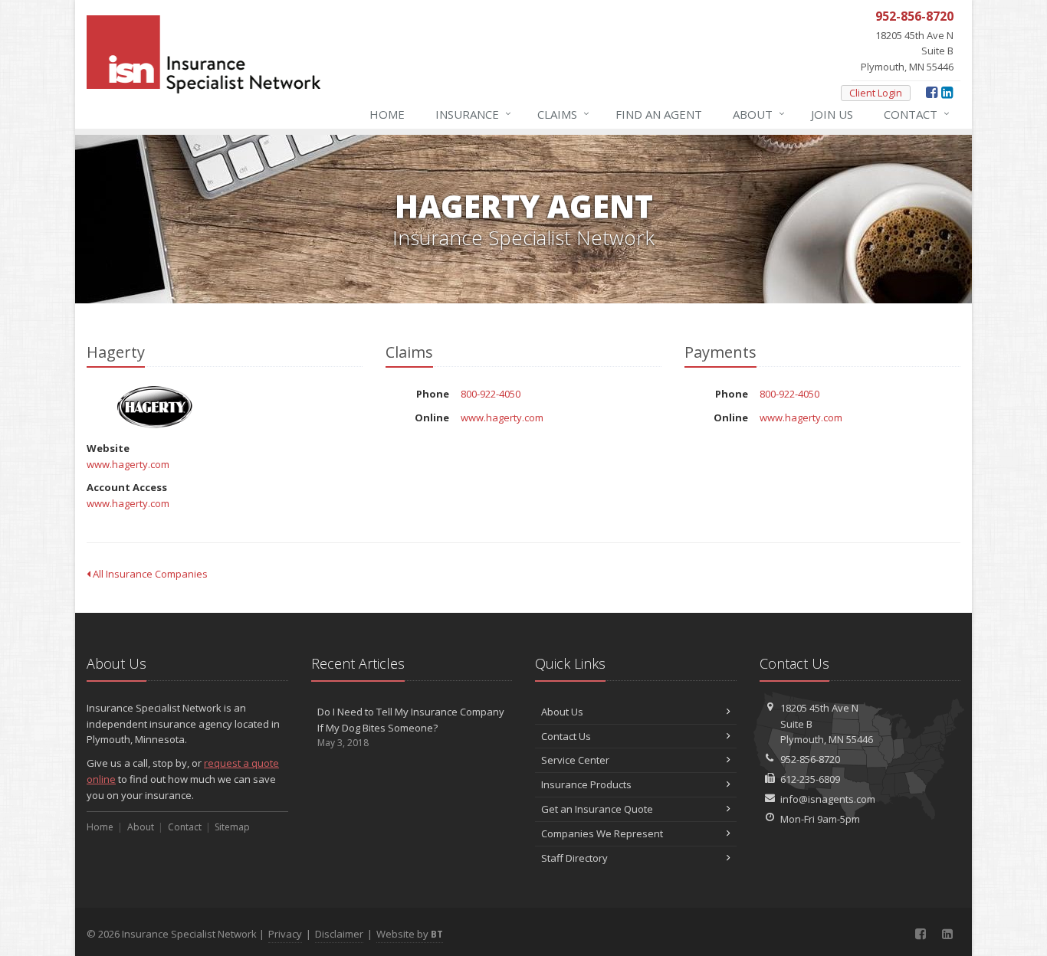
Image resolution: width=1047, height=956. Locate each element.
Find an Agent (658, 114)
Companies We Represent (602, 833)
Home (387, 114)
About (759, 114)
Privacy (285, 934)
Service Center (575, 760)
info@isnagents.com (827, 799)
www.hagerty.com (128, 464)
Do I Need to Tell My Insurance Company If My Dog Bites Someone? (410, 727)
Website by (409, 934)
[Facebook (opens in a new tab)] (931, 92)
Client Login (875, 93)
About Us (562, 712)
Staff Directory (574, 858)
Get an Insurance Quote (597, 809)
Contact (917, 114)
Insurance (473, 114)
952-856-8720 (810, 759)
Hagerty (155, 407)
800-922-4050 (490, 394)
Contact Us (566, 736)
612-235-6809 (810, 779)
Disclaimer (339, 934)
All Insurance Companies (149, 574)
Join (832, 114)
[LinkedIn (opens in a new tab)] (947, 92)
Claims (563, 114)
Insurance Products (586, 784)
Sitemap (232, 826)
